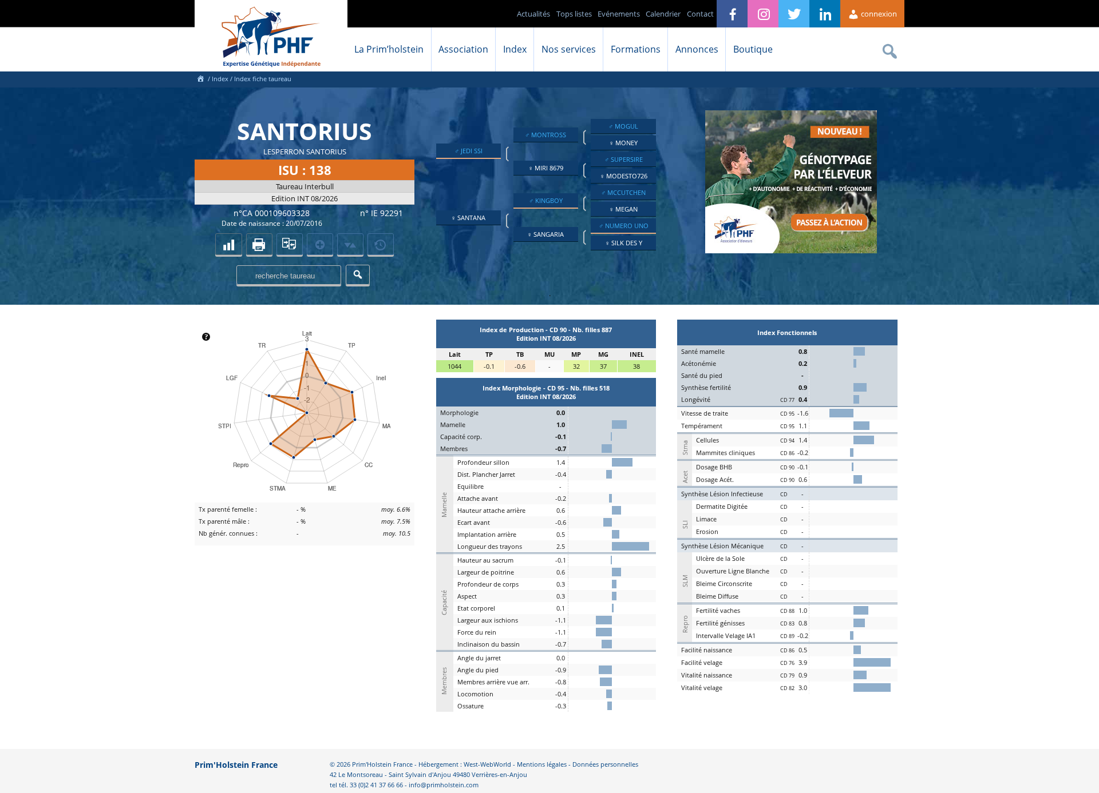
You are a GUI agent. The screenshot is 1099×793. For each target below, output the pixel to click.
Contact (700, 14)
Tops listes (574, 14)
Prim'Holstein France (236, 764)
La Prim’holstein (389, 49)
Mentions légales (542, 764)
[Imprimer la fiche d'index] (259, 244)
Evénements (619, 14)
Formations (636, 49)
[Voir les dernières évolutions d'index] (350, 244)
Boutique (753, 49)
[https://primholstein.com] (200, 78)
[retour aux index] (228, 244)
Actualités (533, 14)
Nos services (568, 49)
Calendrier (663, 14)
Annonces (696, 49)
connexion (878, 14)
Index (515, 49)
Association (463, 49)
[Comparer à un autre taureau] (289, 244)
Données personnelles (605, 764)
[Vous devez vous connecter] (380, 244)
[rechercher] (358, 275)
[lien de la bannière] (791, 250)
